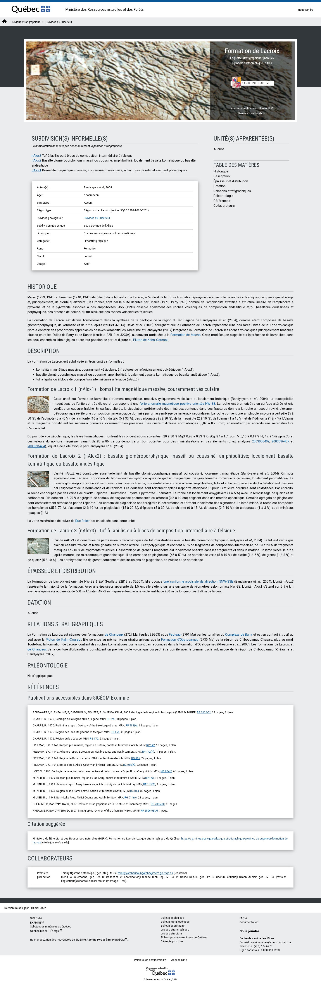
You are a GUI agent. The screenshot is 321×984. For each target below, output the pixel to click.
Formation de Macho (186, 335)
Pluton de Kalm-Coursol (150, 340)
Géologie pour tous (172, 941)
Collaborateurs (224, 206)
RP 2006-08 (158, 804)
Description (222, 176)
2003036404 (36, 446)
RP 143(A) (149, 784)
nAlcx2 (36, 160)
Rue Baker (82, 521)
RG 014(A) (130, 797)
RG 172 (94, 738)
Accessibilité (179, 960)
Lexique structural (172, 933)
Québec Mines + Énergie (45, 930)
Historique (221, 171)
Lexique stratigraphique (175, 929)
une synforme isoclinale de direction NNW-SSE (198, 581)
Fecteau (175, 635)
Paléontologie (223, 196)
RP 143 (149, 777)
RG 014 (134, 791)
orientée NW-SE (177, 404)
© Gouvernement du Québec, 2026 (160, 979)
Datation (220, 186)
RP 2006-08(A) (149, 810)
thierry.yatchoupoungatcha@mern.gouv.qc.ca (145, 873)
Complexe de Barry (238, 635)
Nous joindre (305, 9)
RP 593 (111, 719)
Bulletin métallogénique (175, 921)
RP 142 (150, 745)
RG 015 (135, 758)
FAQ (242, 918)
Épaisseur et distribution (231, 181)
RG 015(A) (129, 764)
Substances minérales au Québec (50, 926)
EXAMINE (35, 922)
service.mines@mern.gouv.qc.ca (271, 942)
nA (36, 156)
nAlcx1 (36, 170)
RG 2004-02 (204, 712)
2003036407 (280, 441)
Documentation (249, 922)
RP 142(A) (148, 751)
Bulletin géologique (172, 917)
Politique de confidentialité (150, 960)
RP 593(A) (132, 725)
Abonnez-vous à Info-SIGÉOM (105, 939)
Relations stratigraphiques (232, 191)
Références (222, 201)
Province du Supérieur (97, 218)
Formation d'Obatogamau (179, 640)
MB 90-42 (166, 771)
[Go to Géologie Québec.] (4, 22)
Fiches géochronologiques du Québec (184, 937)
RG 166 (115, 732)
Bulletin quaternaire (173, 925)
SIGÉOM (35, 918)
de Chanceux (114, 635)
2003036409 (260, 441)
